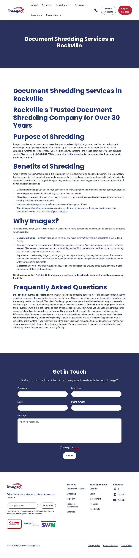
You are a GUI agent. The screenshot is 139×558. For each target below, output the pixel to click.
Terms (76, 447)
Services (47, 5)
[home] (16, 10)
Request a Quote (125, 10)
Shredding (71, 494)
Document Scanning (75, 489)
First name (22, 388)
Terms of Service (110, 546)
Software (79, 5)
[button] (63, 5)
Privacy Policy (94, 546)
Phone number (78, 402)
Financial (94, 504)
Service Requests (108, 10)
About (34, 5)
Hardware (36, 15)
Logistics (94, 489)
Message (21, 415)
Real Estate (95, 509)
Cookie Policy (126, 546)
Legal (92, 494)
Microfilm (71, 499)
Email (20, 402)
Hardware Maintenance (72, 505)
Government (95, 499)
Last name (76, 388)
